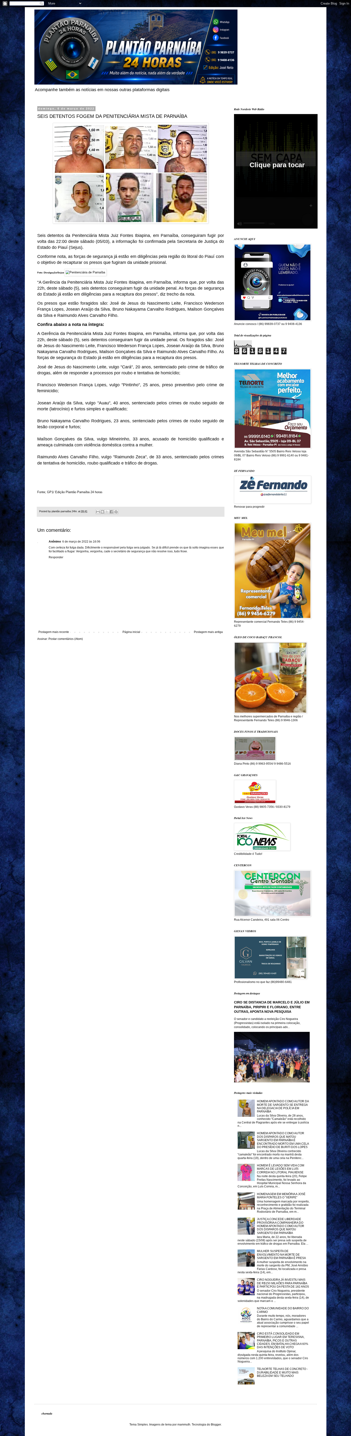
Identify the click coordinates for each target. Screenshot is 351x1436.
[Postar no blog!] (102, 511)
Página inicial (131, 632)
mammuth (183, 1424)
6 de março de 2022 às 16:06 (81, 541)
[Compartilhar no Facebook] (111, 511)
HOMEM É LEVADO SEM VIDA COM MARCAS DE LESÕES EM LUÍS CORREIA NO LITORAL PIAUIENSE (280, 1169)
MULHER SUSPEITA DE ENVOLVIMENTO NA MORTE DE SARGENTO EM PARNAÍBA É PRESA (281, 1254)
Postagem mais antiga (208, 632)
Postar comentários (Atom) (65, 639)
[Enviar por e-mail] (98, 511)
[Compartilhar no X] (107, 511)
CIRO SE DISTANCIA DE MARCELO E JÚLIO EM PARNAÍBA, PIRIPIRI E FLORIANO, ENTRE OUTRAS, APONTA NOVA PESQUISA (272, 1006)
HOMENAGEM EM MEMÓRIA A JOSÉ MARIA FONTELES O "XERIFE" (281, 1195)
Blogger (216, 1424)
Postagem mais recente (53, 632)
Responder (56, 557)
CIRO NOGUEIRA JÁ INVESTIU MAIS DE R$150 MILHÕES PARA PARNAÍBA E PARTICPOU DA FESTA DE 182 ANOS (283, 1283)
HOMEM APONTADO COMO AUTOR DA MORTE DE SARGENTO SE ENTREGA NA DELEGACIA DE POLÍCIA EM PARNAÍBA (283, 1106)
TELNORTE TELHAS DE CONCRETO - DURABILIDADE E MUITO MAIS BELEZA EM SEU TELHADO (282, 1372)
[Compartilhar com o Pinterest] (116, 511)
